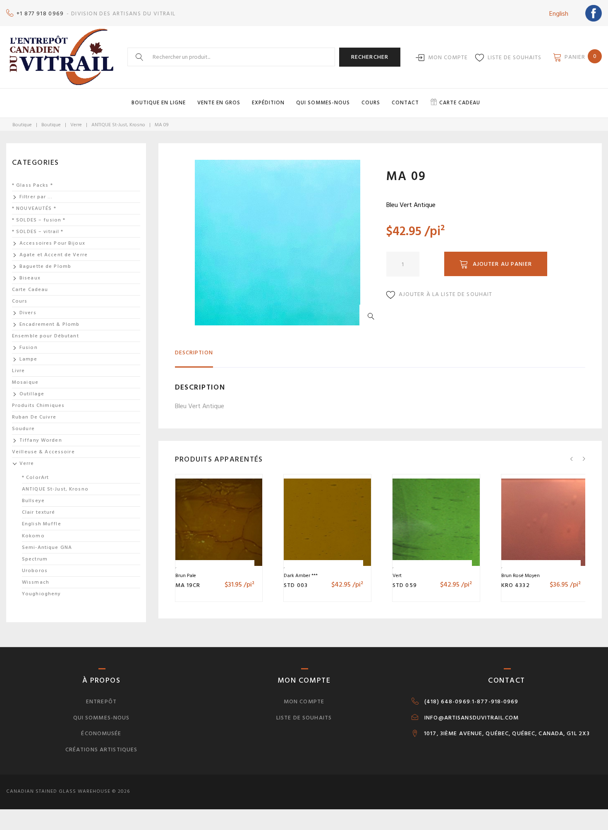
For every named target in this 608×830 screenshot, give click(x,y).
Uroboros (35, 570)
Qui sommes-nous (323, 103)
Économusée (101, 733)
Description (194, 352)
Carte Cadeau (30, 289)
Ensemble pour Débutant (45, 335)
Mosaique (25, 382)
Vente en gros (218, 103)
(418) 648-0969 (447, 702)
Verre (76, 125)
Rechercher (369, 57)
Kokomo (33, 535)
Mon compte (448, 57)
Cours (370, 103)
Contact (405, 103)
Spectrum (35, 559)
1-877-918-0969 (495, 702)
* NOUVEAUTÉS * (34, 208)
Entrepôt (101, 701)
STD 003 (296, 585)
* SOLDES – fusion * (38, 220)
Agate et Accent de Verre (53, 254)
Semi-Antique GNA (47, 547)
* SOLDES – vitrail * (37, 231)
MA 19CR (188, 585)
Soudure (23, 428)
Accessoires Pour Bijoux (52, 243)
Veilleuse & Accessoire (43, 451)
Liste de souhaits (514, 57)
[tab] (194, 356)
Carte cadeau (459, 103)
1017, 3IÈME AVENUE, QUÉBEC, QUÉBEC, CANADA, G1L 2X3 (507, 733)
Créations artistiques (101, 749)
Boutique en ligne (159, 103)
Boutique (22, 125)
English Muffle (41, 523)
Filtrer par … (36, 196)
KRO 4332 (515, 585)
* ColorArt (35, 477)
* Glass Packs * (32, 185)
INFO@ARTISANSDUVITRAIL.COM (471, 718)
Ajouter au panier (502, 264)
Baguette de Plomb (45, 266)
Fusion (28, 347)
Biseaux (30, 277)
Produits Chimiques (38, 405)
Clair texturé (38, 512)
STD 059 (405, 585)
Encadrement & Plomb (49, 324)
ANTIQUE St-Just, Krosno (118, 125)
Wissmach (35, 582)
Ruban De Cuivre (34, 417)
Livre (18, 370)
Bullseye (33, 500)
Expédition (268, 103)
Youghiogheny (41, 593)
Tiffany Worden (40, 440)
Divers (27, 312)
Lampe (28, 359)
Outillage (31, 393)
